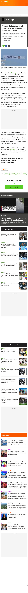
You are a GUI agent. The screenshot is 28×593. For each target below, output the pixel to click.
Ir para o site (6, 1)
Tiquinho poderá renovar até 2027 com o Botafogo (10, 284)
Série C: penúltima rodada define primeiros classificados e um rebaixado (9, 401)
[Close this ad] (27, 585)
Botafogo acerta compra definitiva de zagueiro (10, 370)
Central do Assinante (13, 4)
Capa (2, 15)
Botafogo (19, 15)
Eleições (9, 470)
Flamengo (12, 149)
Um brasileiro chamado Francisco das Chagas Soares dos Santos (9, 254)
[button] (1, 1)
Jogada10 (13, 173)
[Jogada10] (4, 169)
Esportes (7, 15)
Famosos (9, 481)
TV (8, 460)
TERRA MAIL (3, 4)
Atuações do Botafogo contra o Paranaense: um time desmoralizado (9, 361)
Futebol (13, 15)
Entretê (9, 449)
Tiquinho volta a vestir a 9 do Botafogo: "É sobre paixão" (8, 235)
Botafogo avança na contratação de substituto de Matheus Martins (9, 265)
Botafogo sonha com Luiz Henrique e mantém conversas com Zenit (9, 245)
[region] (14, 589)
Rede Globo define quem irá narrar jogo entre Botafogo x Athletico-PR (8, 381)
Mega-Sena (10, 439)
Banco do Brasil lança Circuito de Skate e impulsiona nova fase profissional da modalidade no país (9, 391)
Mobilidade (10, 502)
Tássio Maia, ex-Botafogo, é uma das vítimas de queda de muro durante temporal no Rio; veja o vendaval (13, 221)
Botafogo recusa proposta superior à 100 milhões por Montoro (8, 351)
